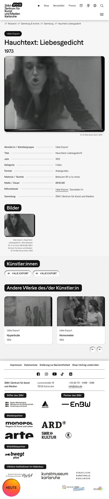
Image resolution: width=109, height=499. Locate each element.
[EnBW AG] (76, 404)
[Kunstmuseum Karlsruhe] (55, 475)
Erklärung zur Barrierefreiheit (55, 365)
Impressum (16, 365)
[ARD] (54, 424)
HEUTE (11, 487)
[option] (20, 234)
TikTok (62, 374)
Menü (102, 14)
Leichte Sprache (81, 5)
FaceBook (38, 374)
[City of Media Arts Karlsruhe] (98, 488)
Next (99, 349)
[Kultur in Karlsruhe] (68, 435)
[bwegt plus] (14, 455)
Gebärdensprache (88, 5)
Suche (102, 5)
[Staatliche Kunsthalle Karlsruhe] (83, 475)
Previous (92, 349)
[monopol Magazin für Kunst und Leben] (19, 424)
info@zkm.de (75, 386)
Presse (72, 5)
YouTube (54, 374)
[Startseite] (15, 10)
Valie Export (61, 189)
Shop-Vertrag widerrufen (85, 365)
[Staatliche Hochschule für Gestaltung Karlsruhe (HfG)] (19, 475)
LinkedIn (71, 374)
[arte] (19, 435)
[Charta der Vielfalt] (73, 488)
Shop (46, 5)
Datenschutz (30, 365)
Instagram (46, 374)
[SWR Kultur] (49, 435)
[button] (54, 94)
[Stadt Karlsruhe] (45, 404)
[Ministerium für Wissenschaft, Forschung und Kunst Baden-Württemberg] (19, 404)
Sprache (95, 5)
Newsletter (59, 5)
